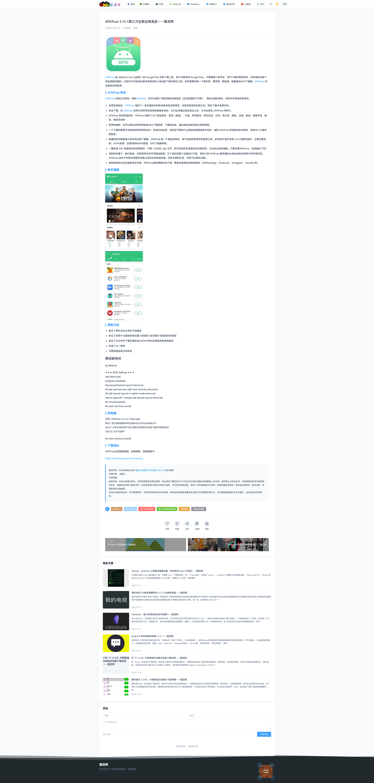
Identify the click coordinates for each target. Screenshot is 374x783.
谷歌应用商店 (198, 509)
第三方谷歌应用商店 (166, 509)
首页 (133, 4)
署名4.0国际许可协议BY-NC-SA (150, 470)
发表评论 (264, 734)
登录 (285, 4)
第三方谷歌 (130, 509)
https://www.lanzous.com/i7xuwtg (124, 458)
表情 (108, 734)
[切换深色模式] (277, 4)
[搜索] (270, 4)
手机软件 (127, 28)
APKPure (110, 77)
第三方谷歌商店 (146, 509)
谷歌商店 (184, 509)
